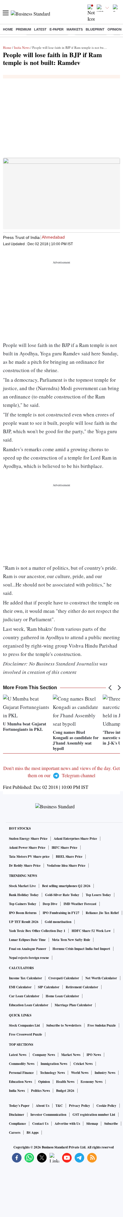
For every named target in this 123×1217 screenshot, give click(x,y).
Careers (14, 1132)
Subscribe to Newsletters (63, 1025)
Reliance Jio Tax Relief (102, 913)
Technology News (52, 1073)
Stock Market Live (22, 886)
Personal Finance (21, 1073)
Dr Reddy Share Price (25, 865)
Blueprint (95, 29)
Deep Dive (50, 904)
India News (22, 47)
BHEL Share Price (69, 856)
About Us (42, 1106)
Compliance (17, 1123)
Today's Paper (19, 1106)
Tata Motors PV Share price (29, 856)
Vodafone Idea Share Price (66, 865)
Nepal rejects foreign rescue (29, 958)
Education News (20, 1082)
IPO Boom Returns (22, 913)
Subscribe (111, 1123)
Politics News (40, 1091)
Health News (65, 1082)
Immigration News (54, 1064)
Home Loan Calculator (62, 996)
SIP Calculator (48, 987)
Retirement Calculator (82, 987)
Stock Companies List (24, 1025)
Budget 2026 (65, 1091)
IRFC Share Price (64, 847)
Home (8, 29)
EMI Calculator (20, 987)
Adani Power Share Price (27, 847)
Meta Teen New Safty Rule (71, 940)
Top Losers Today (98, 895)
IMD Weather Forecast (80, 904)
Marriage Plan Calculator (73, 1005)
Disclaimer (16, 1115)
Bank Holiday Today (24, 895)
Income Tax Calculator (25, 978)
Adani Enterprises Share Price (75, 838)
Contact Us (40, 1123)
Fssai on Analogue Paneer (27, 949)
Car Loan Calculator (24, 996)
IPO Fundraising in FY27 (61, 913)
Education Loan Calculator (28, 1005)
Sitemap (92, 1123)
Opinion (114, 29)
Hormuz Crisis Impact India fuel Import (81, 949)
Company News (44, 1055)
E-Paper (57, 29)
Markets (75, 29)
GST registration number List (94, 1115)
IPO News (94, 1055)
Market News (70, 1055)
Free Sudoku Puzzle (101, 1025)
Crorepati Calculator (63, 978)
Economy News (91, 1082)
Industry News (105, 1073)
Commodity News (21, 1064)
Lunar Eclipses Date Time (27, 940)
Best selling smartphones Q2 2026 (66, 886)
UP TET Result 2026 (24, 922)
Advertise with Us (67, 1123)
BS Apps (33, 1132)
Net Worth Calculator (101, 978)
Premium (23, 29)
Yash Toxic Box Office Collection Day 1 (37, 931)
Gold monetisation (58, 922)
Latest (40, 29)
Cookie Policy (106, 1106)
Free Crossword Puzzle (25, 1034)
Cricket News (83, 1064)
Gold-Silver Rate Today (62, 895)
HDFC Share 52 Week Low (91, 931)
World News (79, 1073)
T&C (59, 1106)
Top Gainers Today (22, 904)
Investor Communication (48, 1115)
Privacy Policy (79, 1106)
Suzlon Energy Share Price (28, 838)
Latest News (17, 1055)
